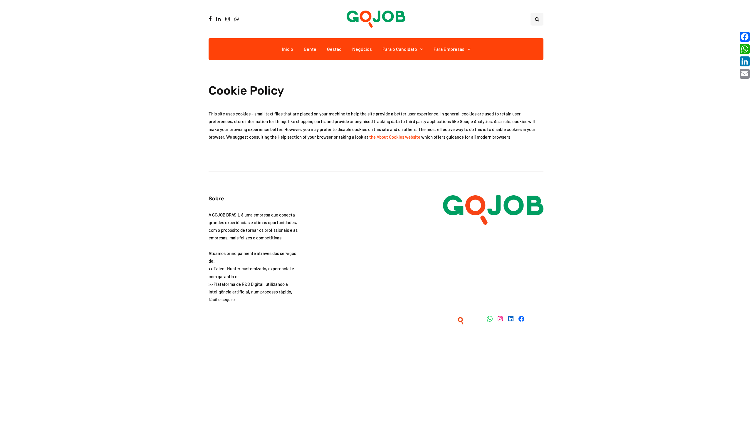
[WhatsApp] (744, 49)
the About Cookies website (394, 137)
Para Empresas (449, 49)
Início (287, 49)
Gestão (334, 49)
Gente (310, 49)
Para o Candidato (399, 49)
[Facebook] (744, 37)
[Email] (744, 74)
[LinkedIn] (744, 61)
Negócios (362, 49)
